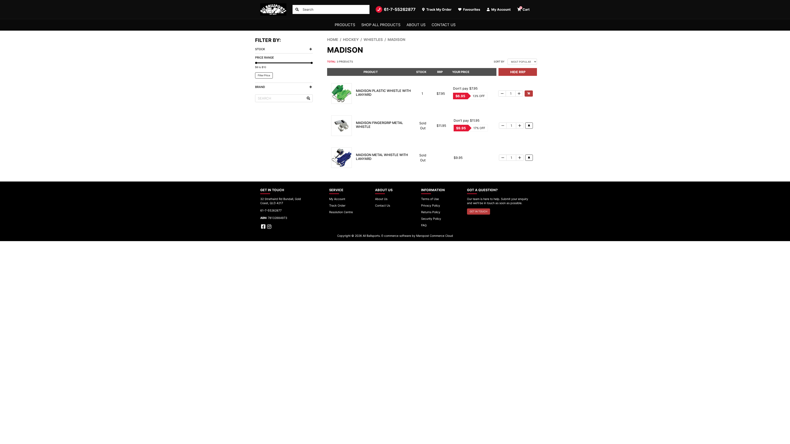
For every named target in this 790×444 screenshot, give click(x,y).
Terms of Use (430, 199)
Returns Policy (430, 212)
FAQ (424, 225)
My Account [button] (500, 9)
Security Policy (431, 218)
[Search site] (297, 9)
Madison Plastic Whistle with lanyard (383, 93)
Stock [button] (260, 49)
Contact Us (443, 25)
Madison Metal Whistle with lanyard (382, 157)
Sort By (499, 61)
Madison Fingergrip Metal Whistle (379, 125)
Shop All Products (380, 25)
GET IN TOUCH (478, 211)
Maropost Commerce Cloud (434, 235)
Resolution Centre (341, 212)
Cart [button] (525, 9)
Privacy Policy (430, 205)
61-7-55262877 (400, 9)
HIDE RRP (517, 72)
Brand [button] (260, 87)
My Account (337, 199)
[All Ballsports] (273, 9)
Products (345, 25)
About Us (416, 25)
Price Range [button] (264, 57)
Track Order (337, 205)
